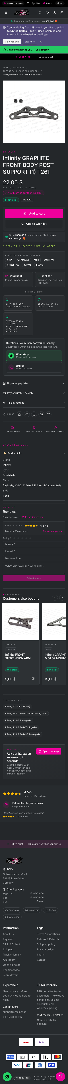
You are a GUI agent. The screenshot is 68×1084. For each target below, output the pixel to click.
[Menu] (6, 12)
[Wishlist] (47, 12)
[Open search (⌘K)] (40, 12)
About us (8, 934)
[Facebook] (19, 414)
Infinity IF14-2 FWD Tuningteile (21, 727)
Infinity (11, 645)
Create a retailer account (46, 1021)
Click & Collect (11, 944)
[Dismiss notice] (40, 41)
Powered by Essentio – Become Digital (47, 1078)
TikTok (52, 910)
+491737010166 (12, 1017)
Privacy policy (45, 949)
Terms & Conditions (48, 934)
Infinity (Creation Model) (21, 71)
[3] (22, 538)
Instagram (34, 910)
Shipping (8, 949)
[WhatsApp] (34, 414)
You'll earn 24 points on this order (25, 192)
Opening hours (11, 964)
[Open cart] (62, 12)
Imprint (41, 954)
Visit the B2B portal (48, 1014)
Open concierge (51, 751)
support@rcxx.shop (14, 1011)
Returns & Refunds (48, 939)
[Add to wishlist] (35, 607)
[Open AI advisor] (60, 1076)
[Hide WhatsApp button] (14, 1079)
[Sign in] (54, 12)
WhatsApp (14, 917)
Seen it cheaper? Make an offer (31, 246)
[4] (26, 538)
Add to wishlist (36, 224)
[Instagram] (41, 414)
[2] (18, 538)
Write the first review (32, 517)
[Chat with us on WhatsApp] (7, 1076)
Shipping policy (46, 944)
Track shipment (12, 954)
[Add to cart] (33, 678)
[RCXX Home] (22, 12)
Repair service (11, 969)
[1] (14, 538)
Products (19, 68)
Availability (9, 959)
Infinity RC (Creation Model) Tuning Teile (25, 713)
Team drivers (10, 975)
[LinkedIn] (27, 414)
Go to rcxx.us (12, 41)
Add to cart (37, 213)
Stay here (30, 41)
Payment (8, 939)
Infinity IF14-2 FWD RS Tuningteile (22, 734)
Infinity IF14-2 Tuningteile (18, 720)
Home (6, 68)
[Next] (62, 598)
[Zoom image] (34, 112)
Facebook (14, 910)
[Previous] (55, 598)
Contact (41, 959)
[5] (30, 538)
